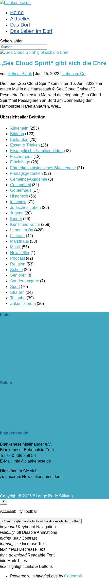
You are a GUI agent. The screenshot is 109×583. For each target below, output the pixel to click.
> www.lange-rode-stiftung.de (26, 335)
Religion (17, 264)
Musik (15, 247)
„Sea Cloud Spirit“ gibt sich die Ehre (53, 63)
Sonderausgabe (24, 281)
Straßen (17, 292)
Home (17, 12)
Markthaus (19, 241)
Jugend (17, 213)
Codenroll (73, 576)
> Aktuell (7, 394)
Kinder (16, 218)
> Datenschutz (13, 411)
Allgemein (19, 128)
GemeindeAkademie (28, 179)
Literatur (17, 236)
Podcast (17, 258)
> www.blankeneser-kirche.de (26, 347)
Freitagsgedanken (26, 173)
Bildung (17, 134)
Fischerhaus (21, 156)
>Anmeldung (11, 486)
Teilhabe (18, 298)
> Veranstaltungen (16, 399)
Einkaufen (19, 139)
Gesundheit (20, 185)
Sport (15, 286)
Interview (18, 202)
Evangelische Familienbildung (37, 151)
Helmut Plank (20, 73)
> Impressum (11, 405)
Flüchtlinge (20, 162)
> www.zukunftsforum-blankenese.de (33, 341)
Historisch (19, 196)
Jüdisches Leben (25, 207)
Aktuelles (20, 18)
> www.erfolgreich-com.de (23, 352)
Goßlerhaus (20, 190)
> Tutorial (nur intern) (18, 422)
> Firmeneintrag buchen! (22, 326)
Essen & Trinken (25, 145)
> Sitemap (9, 416)
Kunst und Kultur (25, 224)
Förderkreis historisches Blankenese (43, 168)
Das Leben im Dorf (31, 31)
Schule (16, 270)
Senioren (18, 275)
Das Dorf (20, 25)
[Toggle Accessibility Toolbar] (3, 501)
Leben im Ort (73, 73)
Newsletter (19, 253)
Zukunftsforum (23, 303)
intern (5, 362)
